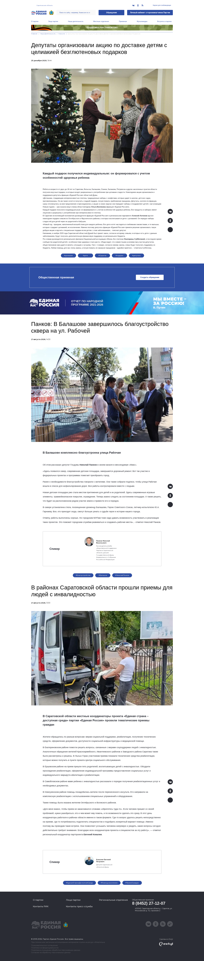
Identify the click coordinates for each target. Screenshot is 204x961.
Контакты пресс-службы (79, 906)
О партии (34, 21)
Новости (61, 34)
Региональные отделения (113, 900)
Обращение (111, 12)
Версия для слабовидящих (162, 5)
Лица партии (53, 21)
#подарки (119, 255)
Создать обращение (149, 277)
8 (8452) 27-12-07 (148, 903)
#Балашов (103, 575)
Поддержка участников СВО (102, 28)
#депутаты (136, 255)
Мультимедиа (142, 21)
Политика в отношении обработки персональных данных (55, 950)
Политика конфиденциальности (44, 948)
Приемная (123, 21)
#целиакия (68, 255)
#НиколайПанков (122, 575)
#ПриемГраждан (132, 883)
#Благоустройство (83, 575)
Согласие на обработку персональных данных (50, 953)
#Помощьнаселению (109, 883)
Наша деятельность (75, 21)
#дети (85, 255)
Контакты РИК (40, 906)
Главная (34, 34)
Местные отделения (101, 21)
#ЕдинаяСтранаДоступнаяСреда (79, 883)
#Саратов (102, 255)
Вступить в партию (164, 21)
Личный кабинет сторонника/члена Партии (150, 12)
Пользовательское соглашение (44, 945)
